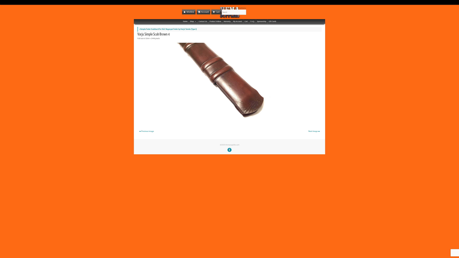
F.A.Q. (252, 21)
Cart (218, 12)
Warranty (227, 21)
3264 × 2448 (150, 39)
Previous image (147, 131)
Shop (192, 21)
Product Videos (215, 21)
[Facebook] (229, 150)
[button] (195, 21)
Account (205, 12)
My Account (237, 21)
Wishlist (190, 12)
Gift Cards (272, 21)
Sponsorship (261, 21)
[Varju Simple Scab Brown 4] (229, 83)
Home (185, 21)
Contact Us (203, 21)
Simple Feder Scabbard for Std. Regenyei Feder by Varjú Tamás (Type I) (168, 29)
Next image (313, 131)
